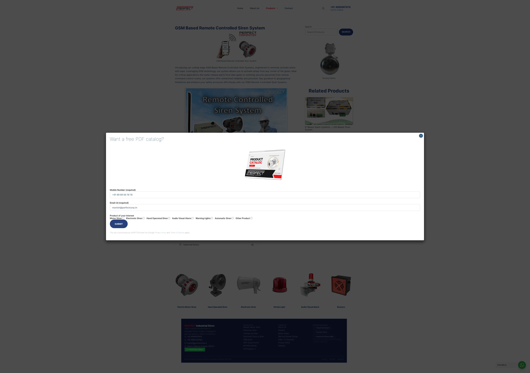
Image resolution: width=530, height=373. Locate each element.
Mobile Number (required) (123, 190)
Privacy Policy (160, 232)
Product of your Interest (180, 217)
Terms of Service (177, 232)
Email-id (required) (119, 202)
